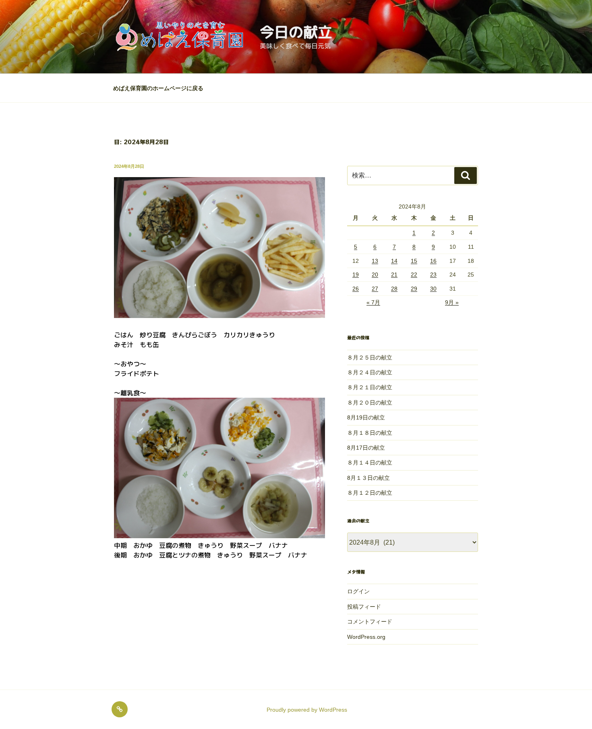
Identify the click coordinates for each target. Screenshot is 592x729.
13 (375, 261)
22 (414, 274)
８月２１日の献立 (369, 387)
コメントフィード (369, 621)
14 (394, 261)
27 (375, 288)
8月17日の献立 (366, 447)
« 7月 (373, 302)
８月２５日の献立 (369, 357)
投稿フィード (364, 606)
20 (375, 274)
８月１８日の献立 (369, 433)
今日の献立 (296, 32)
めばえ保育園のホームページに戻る (158, 88)
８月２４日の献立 (369, 372)
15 (414, 261)
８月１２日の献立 (369, 492)
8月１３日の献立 (368, 478)
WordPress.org (366, 637)
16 (433, 261)
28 (394, 288)
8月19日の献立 (366, 417)
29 (414, 288)
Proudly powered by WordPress (307, 709)
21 (394, 274)
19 (355, 274)
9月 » (452, 302)
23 (433, 274)
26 (355, 288)
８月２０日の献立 (369, 402)
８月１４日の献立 (369, 462)
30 (433, 288)
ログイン (358, 591)
